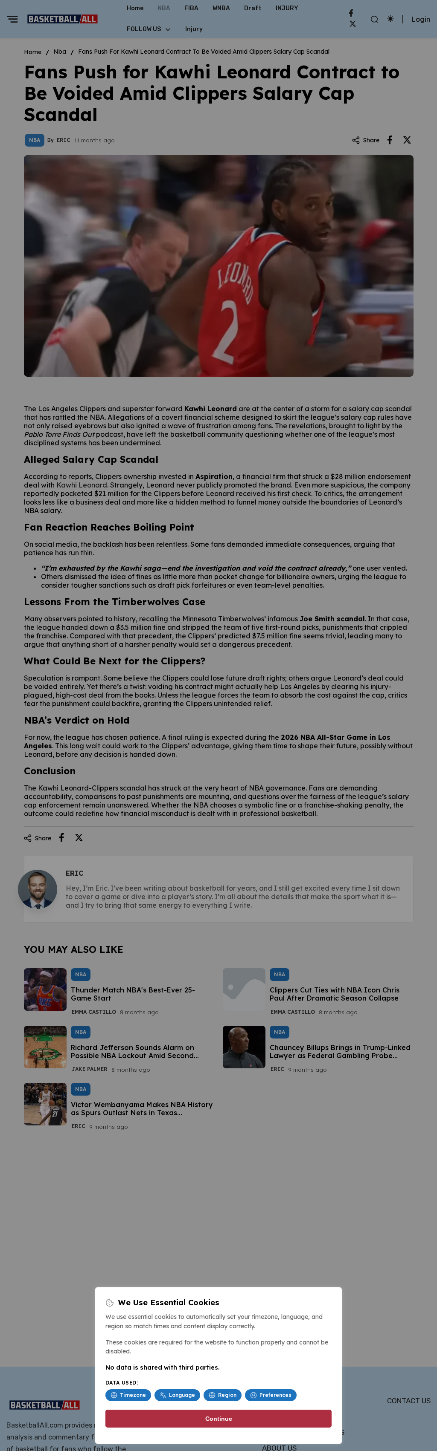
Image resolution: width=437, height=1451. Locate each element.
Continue (218, 1418)
